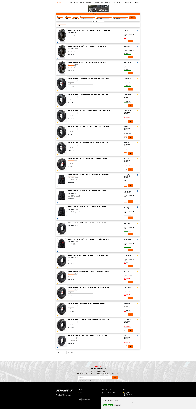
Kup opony (82, 2)
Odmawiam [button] (110, 405)
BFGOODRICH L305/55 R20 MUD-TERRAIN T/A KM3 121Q (88, 303)
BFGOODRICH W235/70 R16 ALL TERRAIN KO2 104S (87, 46)
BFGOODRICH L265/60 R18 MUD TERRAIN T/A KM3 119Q (88, 142)
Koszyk (137, 2)
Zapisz (115, 377)
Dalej (72, 352)
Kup (130, 40)
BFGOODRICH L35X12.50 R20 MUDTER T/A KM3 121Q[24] (88, 287)
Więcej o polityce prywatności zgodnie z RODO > (85, 380)
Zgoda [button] (105, 405)
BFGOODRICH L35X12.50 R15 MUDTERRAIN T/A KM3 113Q (89, 110)
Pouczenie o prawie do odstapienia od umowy (108, 393)
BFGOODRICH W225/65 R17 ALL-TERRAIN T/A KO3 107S (88, 239)
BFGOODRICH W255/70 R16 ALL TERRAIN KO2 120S (87, 62)
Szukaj (132, 17)
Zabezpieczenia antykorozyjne (110, 2)
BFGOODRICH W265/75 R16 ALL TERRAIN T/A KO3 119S (88, 191)
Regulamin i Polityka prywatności (107, 395)
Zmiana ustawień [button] (117, 405)
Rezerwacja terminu (89, 2)
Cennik (102, 2)
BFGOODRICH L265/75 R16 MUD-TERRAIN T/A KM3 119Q (88, 94)
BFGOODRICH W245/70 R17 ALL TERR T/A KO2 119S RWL (89, 30)
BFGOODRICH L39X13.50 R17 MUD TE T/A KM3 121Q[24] (88, 255)
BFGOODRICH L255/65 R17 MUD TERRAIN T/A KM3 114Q (88, 319)
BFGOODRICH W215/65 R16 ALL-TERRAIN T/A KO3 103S (88, 207)
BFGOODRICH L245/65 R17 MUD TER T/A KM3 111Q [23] (88, 159)
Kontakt (118, 2)
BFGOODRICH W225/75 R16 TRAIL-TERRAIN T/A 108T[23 (88, 335)
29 (68, 352)
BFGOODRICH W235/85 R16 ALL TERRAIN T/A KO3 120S (88, 175)
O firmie (70, 2)
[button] (74, 8)
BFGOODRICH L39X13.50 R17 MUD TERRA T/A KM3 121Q (88, 126)
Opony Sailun (97, 2)
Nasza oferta (76, 2)
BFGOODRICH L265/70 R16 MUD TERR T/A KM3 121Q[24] (88, 271)
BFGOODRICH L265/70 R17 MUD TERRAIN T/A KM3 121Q (88, 78)
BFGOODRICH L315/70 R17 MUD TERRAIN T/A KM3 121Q (88, 223)
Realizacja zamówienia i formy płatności (108, 394)
